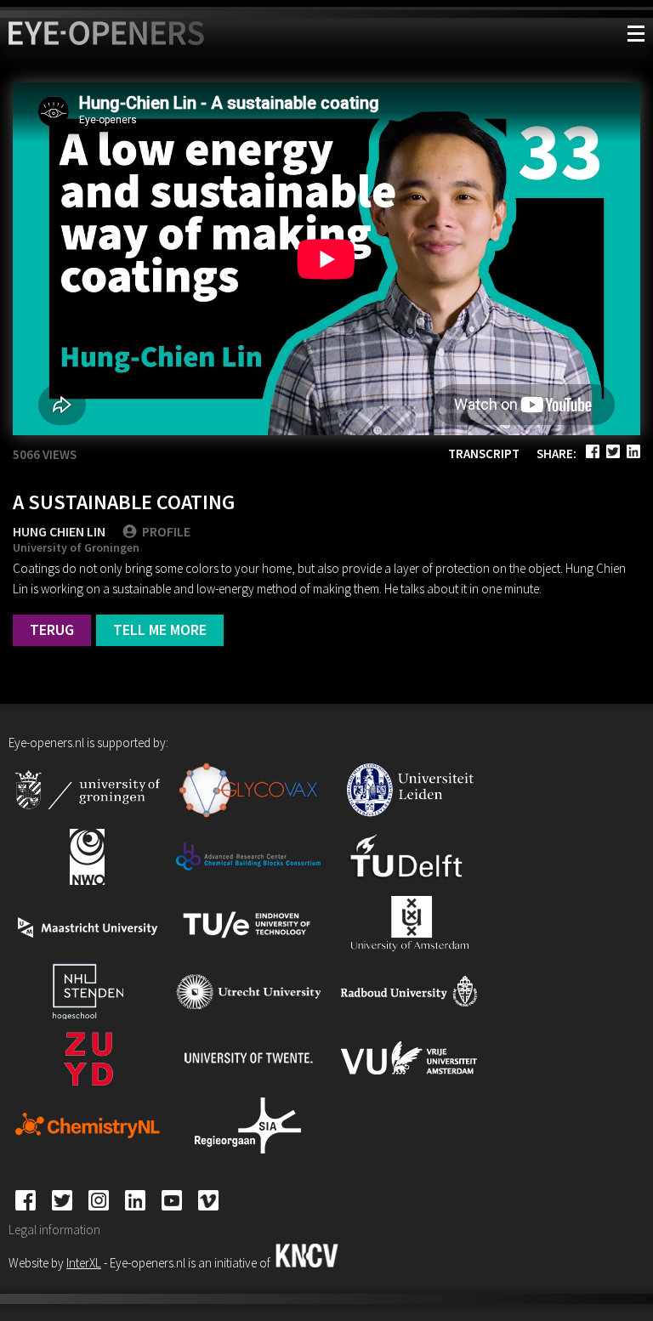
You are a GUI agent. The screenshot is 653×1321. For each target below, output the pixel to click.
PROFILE (166, 531)
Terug (52, 629)
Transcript (484, 453)
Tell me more (160, 629)
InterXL (83, 1263)
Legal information (54, 1230)
